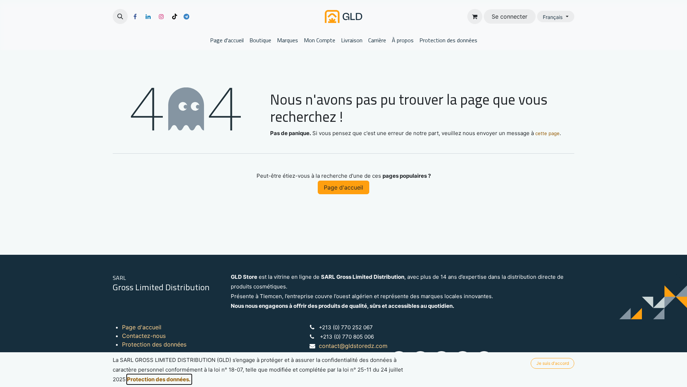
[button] (120, 16)
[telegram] (186, 16)
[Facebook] (135, 16)
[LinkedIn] (148, 16)
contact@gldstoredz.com (353, 345)
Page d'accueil (343, 187)
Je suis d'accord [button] (552, 363)
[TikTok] (174, 16)
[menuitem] (227, 40)
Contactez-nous (144, 335)
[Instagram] (161, 16)
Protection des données (154, 344)
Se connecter (509, 16)
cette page (547, 133)
